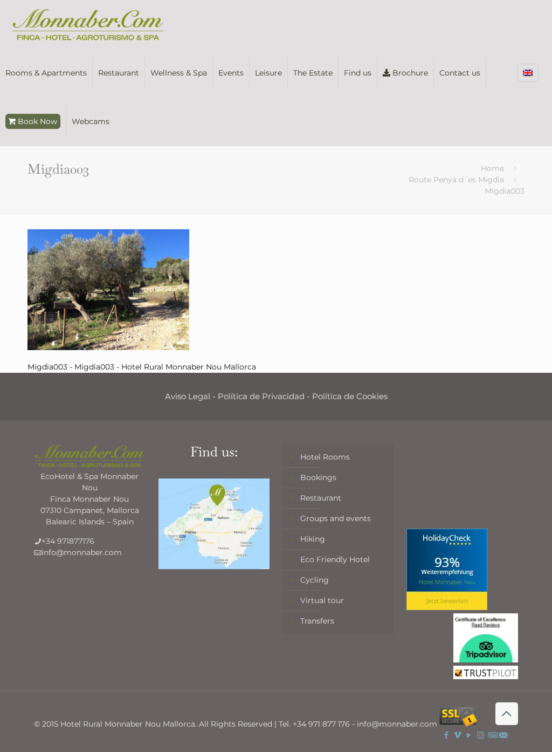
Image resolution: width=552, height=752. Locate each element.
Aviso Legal (187, 396)
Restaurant (320, 498)
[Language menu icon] (528, 73)
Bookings (318, 477)
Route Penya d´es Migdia (456, 179)
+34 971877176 (68, 541)
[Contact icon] (503, 735)
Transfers (317, 621)
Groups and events (335, 518)
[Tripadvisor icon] (492, 735)
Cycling (314, 580)
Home (492, 168)
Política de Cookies (350, 396)
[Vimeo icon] (458, 735)
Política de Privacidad (261, 396)
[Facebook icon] (447, 735)
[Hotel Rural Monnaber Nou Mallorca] (88, 24)
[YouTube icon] (469, 735)
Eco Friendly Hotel (335, 559)
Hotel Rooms (325, 457)
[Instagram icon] (481, 735)
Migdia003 (505, 191)
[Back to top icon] (506, 713)
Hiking (312, 539)
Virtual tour (322, 600)
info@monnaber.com (82, 552)
